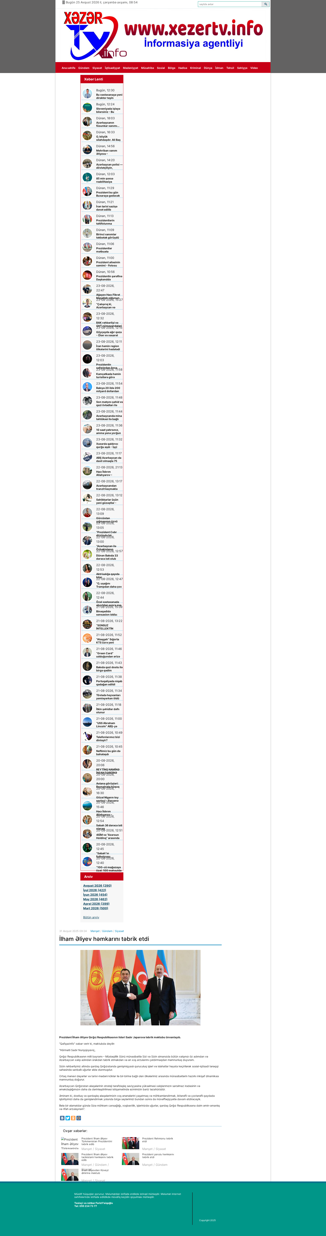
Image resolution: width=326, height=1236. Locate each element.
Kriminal (195, 67)
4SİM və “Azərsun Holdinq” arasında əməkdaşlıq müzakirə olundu (107, 836)
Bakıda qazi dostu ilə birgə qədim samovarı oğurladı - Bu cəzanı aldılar (109, 669)
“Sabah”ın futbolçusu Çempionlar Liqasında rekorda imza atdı (108, 855)
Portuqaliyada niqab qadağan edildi (109, 683)
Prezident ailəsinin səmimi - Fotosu (108, 264)
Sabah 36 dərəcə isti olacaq (109, 827)
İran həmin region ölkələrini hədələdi (108, 347)
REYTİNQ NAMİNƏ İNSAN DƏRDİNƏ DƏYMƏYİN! (108, 771)
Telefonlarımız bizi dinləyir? (108, 738)
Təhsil (230, 67)
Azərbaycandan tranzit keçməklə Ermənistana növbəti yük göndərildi (107, 487)
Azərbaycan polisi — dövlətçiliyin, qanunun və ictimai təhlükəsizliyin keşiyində (109, 166)
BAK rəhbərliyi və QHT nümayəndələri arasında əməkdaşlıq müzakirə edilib (109, 324)
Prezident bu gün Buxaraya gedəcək (108, 194)
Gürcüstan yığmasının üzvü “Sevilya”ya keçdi (107, 519)
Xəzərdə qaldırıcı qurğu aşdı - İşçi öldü (107, 445)
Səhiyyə (242, 67)
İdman (219, 67)
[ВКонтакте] (62, 1118)
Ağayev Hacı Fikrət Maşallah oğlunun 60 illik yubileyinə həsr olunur (108, 296)
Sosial (161, 67)
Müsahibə (147, 67)
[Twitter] (67, 1118)
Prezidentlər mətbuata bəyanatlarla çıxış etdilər (107, 250)
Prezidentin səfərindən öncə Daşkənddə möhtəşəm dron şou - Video (109, 366)
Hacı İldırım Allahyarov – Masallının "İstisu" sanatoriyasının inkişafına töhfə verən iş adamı (108, 473)
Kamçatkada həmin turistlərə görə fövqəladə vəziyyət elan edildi (108, 375)
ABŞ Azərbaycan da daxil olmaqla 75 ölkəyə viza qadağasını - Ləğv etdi (108, 459)
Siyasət (97, 67)
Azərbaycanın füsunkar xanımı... (107, 124)
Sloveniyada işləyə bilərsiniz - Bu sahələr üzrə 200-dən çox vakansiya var (108, 110)
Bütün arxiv (91, 917)
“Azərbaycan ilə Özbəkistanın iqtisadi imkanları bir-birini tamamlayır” (107, 547)
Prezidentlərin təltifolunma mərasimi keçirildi (107, 222)
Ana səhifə (68, 67)
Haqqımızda (69, 78)
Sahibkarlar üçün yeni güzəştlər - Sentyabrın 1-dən (107, 501)
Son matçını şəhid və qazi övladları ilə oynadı (109, 403)
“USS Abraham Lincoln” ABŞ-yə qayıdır (106, 724)
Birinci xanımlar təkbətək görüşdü (107, 236)
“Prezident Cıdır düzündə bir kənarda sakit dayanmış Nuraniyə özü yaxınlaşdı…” (108, 533)
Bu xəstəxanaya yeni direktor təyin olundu (109, 96)
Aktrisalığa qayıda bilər (107, 575)
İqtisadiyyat (112, 67)
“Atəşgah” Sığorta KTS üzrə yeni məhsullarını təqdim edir (109, 641)
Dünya (208, 67)
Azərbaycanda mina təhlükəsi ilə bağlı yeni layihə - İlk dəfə (109, 417)
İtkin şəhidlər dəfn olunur (107, 710)
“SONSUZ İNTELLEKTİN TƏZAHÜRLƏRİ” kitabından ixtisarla (108, 627)
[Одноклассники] (73, 1118)
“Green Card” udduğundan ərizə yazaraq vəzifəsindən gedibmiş (108, 655)
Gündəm (83, 67)
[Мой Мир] (78, 1118)
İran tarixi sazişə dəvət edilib (106, 208)
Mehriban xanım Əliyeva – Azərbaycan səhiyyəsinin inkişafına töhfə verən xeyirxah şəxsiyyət (106, 152)
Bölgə (171, 67)
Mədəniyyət (130, 67)
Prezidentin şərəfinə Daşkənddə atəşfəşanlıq (109, 278)
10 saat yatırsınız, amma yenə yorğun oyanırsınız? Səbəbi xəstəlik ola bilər (109, 431)
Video (254, 67)
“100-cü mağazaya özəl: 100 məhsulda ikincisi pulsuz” (108, 869)
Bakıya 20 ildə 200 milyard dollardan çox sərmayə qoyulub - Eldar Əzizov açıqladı (108, 389)
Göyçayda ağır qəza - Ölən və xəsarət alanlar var (109, 333)
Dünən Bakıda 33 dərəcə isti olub (107, 557)
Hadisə (182, 67)
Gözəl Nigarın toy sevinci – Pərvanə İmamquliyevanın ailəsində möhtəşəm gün (109, 799)
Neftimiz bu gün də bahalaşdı (108, 752)
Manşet (95, 931)
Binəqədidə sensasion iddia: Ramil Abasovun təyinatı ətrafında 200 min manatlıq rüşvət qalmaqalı (107, 613)
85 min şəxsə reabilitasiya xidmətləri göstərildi (109, 180)
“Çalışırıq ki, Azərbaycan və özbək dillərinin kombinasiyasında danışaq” (108, 305)
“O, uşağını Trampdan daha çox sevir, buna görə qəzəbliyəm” (109, 585)
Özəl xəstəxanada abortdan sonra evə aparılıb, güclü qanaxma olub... (108, 603)
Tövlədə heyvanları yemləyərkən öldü (108, 696)
